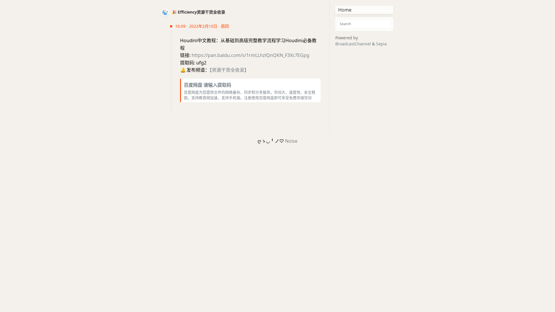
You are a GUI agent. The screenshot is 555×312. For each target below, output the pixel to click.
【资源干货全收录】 (229, 70)
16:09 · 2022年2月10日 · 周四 (202, 26)
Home (345, 10)
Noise (291, 141)
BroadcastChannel (353, 44)
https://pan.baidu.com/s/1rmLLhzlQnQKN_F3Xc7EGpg (250, 55)
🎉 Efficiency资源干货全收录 (198, 12)
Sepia (381, 44)
